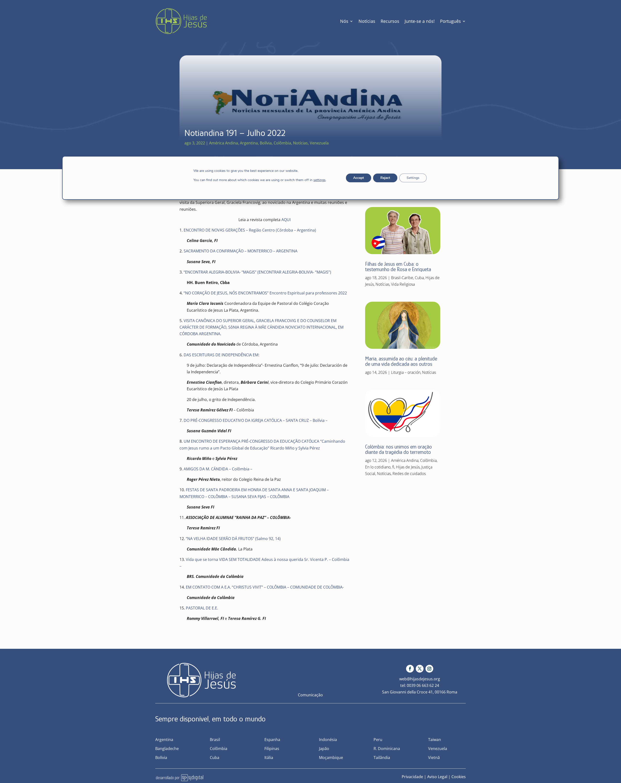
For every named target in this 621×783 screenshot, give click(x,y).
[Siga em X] (420, 669)
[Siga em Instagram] (429, 669)
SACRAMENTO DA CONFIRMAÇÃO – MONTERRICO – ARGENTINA (240, 251)
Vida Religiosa (403, 284)
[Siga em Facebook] (410, 669)
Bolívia (266, 143)
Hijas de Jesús (408, 467)
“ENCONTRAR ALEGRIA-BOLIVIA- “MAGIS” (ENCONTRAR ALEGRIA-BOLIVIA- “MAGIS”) (257, 272)
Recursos (390, 21)
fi (393, 467)
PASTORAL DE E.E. (202, 608)
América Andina (223, 143)
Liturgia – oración (405, 372)
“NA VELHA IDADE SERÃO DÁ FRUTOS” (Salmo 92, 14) (233, 538)
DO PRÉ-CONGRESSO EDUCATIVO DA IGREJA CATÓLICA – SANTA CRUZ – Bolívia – (255, 420)
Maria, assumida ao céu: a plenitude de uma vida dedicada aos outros (401, 361)
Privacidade (412, 776)
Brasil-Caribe (402, 277)
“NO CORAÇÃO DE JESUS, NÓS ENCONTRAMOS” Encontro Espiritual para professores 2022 (265, 293)
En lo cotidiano (378, 467)
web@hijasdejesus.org (419, 679)
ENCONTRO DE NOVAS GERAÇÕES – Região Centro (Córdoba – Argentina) (250, 230)
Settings (413, 177)
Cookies (458, 776)
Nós (344, 21)
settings (319, 180)
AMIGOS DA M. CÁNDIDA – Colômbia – (218, 469)
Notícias (367, 21)
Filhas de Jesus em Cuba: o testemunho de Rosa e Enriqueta (398, 266)
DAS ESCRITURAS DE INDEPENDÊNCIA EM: (221, 355)
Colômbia (282, 143)
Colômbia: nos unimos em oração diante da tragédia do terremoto (398, 449)
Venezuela (319, 143)
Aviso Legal (437, 776)
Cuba (419, 277)
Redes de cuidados (409, 473)
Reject (385, 177)
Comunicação (310, 695)
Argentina (249, 143)
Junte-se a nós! (420, 21)
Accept (358, 177)
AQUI (286, 219)
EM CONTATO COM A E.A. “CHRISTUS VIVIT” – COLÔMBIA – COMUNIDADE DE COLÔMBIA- (265, 587)
